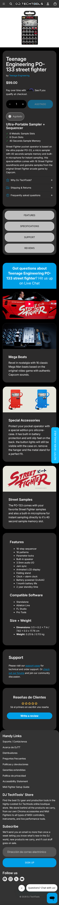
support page (32, 665)
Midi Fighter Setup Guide (16, 786)
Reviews (29, 248)
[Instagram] (10, 879)
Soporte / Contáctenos (15, 741)
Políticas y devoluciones (15, 764)
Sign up (29, 862)
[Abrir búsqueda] (10, 3)
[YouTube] (22, 879)
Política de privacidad (14, 775)
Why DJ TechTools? (21, 180)
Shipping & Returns (21, 187)
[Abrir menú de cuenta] (47, 3)
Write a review (29, 715)
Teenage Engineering (19, 75)
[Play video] (29, 304)
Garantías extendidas (14, 769)
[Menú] (4, 4)
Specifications (29, 226)
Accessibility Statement (15, 781)
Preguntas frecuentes (14, 758)
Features (29, 215)
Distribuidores (10, 752)
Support (29, 237)
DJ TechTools (33, 896)
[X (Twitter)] (16, 879)
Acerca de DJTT (11, 747)
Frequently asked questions (25, 195)
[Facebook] (5, 879)
